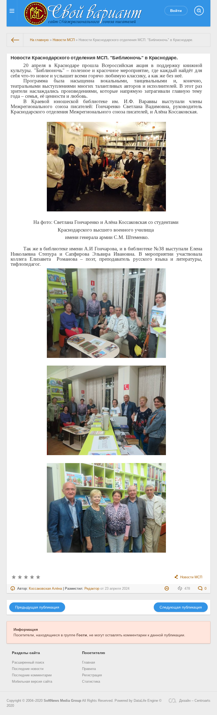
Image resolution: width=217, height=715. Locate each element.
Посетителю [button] (93, 653)
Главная (88, 662)
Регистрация (92, 675)
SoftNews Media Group (62, 701)
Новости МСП (191, 577)
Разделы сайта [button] (26, 653)
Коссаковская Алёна (45, 588)
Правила (89, 669)
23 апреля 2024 (117, 588)
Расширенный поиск (28, 662)
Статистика (91, 681)
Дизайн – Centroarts (194, 701)
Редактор (91, 588)
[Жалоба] (167, 588)
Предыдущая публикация (37, 607)
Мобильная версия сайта (32, 681)
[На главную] (15, 40)
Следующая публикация (181, 607)
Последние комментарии (32, 675)
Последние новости (27, 669)
